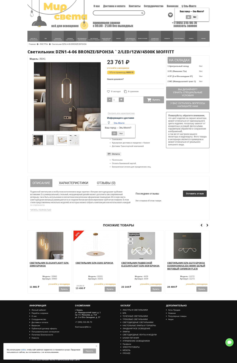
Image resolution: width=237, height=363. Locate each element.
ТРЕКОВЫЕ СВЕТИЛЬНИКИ (135, 319)
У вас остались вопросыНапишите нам (187, 105)
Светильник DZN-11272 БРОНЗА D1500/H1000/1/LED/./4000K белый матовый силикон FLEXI (140, 266)
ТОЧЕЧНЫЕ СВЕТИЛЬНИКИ (135, 316)
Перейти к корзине (40, 313)
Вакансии (172, 6)
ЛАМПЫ (126, 332)
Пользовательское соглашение (45, 332)
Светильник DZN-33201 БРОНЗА (48, 263)
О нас (97, 6)
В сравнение (133, 91)
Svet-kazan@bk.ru (83, 327)
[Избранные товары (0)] (170, 15)
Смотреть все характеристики (121, 113)
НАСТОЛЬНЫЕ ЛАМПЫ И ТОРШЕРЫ (139, 325)
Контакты (135, 6)
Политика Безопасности (42, 335)
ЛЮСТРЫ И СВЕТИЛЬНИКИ (135, 310)
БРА (124, 313)
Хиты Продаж (174, 310)
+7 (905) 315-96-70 (184, 22)
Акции (170, 319)
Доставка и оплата (114, 6)
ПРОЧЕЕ (126, 353)
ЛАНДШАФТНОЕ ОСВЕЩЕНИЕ (136, 328)
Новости (35, 338)
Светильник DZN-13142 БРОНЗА (186, 263)
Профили (127, 344)
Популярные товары (177, 316)
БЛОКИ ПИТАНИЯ (131, 338)
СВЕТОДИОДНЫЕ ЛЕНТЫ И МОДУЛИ (140, 335)
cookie (23, 350)
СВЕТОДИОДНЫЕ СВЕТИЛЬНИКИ (138, 322)
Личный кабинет (39, 310)
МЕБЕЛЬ (126, 350)
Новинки (172, 313)
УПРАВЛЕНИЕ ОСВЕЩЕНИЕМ (136, 341)
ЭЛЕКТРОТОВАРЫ (131, 347)
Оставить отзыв (195, 193)
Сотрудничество (153, 6)
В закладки (116, 91)
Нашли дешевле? (115, 79)
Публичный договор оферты (44, 328)
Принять (89, 351)
